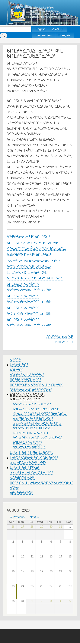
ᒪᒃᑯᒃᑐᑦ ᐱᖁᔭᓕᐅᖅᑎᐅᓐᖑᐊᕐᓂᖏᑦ (34, 457)
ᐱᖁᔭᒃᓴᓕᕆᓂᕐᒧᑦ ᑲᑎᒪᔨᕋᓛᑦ (28, 237)
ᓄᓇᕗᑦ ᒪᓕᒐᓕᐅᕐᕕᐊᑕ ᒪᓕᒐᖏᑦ (31, 472)
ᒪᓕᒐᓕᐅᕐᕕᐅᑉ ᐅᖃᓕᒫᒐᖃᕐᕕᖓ (31, 452)
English (40, 29)
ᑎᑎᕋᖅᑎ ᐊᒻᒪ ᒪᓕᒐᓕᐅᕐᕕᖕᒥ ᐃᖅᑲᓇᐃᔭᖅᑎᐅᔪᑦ (41, 483)
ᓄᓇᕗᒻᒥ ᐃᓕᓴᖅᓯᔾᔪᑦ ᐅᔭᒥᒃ (28, 462)
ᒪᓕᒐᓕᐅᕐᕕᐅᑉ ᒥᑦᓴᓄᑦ (24, 467)
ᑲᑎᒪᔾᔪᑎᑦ (16, 370)
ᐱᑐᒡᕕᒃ (14, 487)
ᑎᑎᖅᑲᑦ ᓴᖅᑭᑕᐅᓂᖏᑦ (25, 379)
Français (64, 35)
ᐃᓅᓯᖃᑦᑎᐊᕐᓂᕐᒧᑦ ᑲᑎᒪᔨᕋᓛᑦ (29, 254)
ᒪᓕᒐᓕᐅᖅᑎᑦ (19, 364)
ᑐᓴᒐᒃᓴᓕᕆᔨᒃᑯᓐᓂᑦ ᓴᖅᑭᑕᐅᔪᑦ (31, 390)
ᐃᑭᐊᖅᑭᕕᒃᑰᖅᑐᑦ (21, 492)
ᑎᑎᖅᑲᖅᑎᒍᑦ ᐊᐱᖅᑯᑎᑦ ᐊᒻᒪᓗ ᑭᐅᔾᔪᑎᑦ (36, 385)
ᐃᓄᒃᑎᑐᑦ (58, 29)
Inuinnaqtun (44, 35)
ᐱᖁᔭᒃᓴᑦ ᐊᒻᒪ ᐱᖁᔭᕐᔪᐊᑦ (27, 374)
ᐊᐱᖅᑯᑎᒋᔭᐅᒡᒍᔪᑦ (22, 477)
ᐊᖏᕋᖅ (15, 359)
